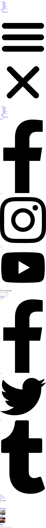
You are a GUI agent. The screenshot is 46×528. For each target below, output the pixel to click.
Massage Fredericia (2, 496)
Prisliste (2, 114)
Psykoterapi (4, 7)
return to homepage (6, 292)
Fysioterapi (4, 107)
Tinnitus (1, 524)
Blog (2, 10)
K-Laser (4, 5)
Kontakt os (2, 11)
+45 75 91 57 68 (3, 296)
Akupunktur (4, 3)
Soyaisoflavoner (3, 508)
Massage (4, 4)
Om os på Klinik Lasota (5, 116)
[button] (23, 59)
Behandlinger (2, 1)
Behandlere (2, 9)
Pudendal (1, 516)
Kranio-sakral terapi (5, 8)
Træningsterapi (4, 6)
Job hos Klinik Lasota (5, 12)
